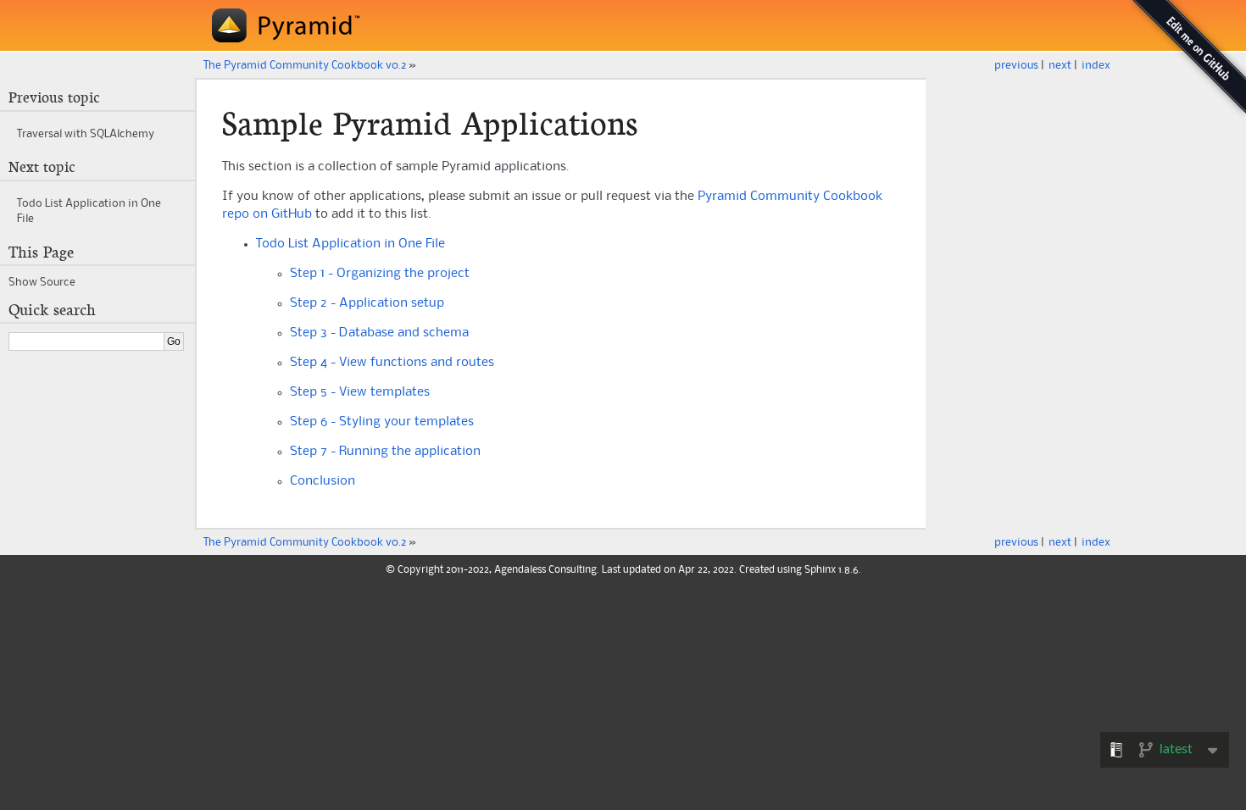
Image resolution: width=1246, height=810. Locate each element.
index (1096, 65)
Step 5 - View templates (360, 392)
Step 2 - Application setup (367, 303)
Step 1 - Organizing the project (380, 274)
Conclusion (322, 481)
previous (1016, 65)
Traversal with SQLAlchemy (85, 134)
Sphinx (820, 570)
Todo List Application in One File (350, 244)
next (1060, 65)
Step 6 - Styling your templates (382, 422)
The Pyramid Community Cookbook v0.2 (304, 65)
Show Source (41, 282)
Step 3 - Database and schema (379, 333)
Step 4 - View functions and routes (392, 363)
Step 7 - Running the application (385, 452)
